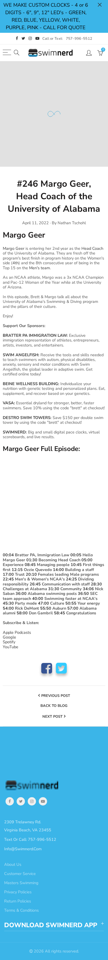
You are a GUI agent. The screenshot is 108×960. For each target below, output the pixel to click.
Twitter (61, 668)
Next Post (52, 716)
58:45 (59, 613)
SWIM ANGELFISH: (21, 355)
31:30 (53, 589)
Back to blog (54, 706)
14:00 (58, 569)
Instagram (32, 801)
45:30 (8, 603)
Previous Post (55, 695)
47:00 (43, 603)
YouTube (43, 801)
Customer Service (20, 873)
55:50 (45, 608)
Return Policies (17, 901)
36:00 (21, 593)
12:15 (17, 569)
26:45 (35, 584)
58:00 (22, 613)
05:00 (86, 560)
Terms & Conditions (21, 910)
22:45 (8, 579)
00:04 (8, 555)
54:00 (8, 608)
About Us (12, 864)
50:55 (70, 603)
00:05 (75, 555)
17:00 (8, 574)
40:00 (37, 598)
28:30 (96, 584)
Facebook (46, 668)
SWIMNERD (14, 432)
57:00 (72, 608)
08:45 (30, 564)
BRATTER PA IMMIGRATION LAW (35, 335)
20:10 (31, 574)
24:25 (71, 579)
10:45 (76, 564)
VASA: (9, 403)
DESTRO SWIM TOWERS (26, 417)
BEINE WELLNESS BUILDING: (31, 384)
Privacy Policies (18, 892)
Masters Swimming (21, 883)
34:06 (88, 589)
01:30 (31, 560)
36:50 (83, 593)
